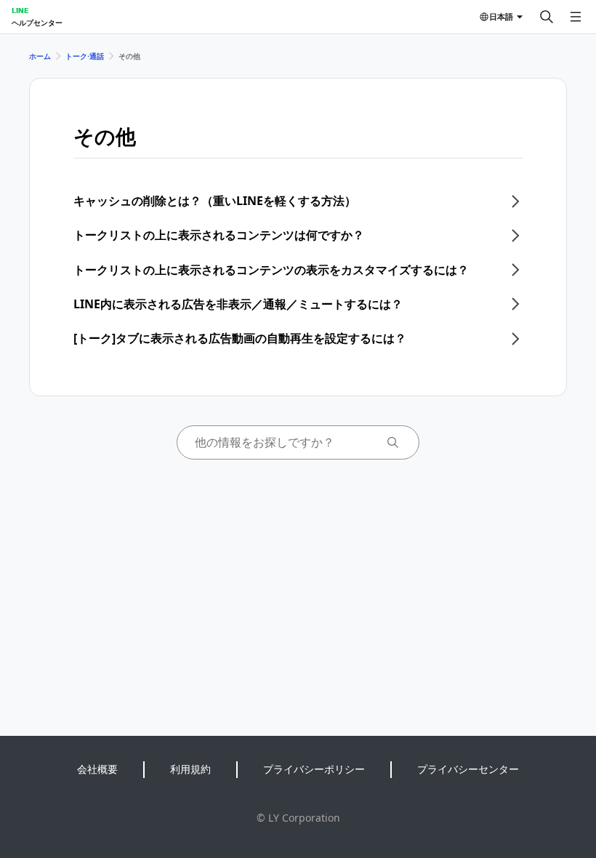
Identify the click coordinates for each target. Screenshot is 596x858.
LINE (20, 10)
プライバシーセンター (468, 769)
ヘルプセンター (37, 22)
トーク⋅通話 (84, 56)
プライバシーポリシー (314, 769)
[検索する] (546, 16)
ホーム (40, 56)
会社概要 (97, 769)
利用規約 (190, 769)
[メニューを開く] (575, 16)
